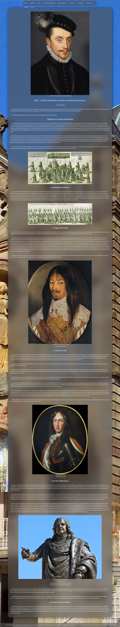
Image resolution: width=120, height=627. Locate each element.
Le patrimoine (72, 3)
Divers (32, 7)
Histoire (39, 3)
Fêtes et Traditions (62, 3)
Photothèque (81, 3)
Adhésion (26, 7)
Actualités (32, 3)
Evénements (89, 3)
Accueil (26, 3)
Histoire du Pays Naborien (49, 3)
